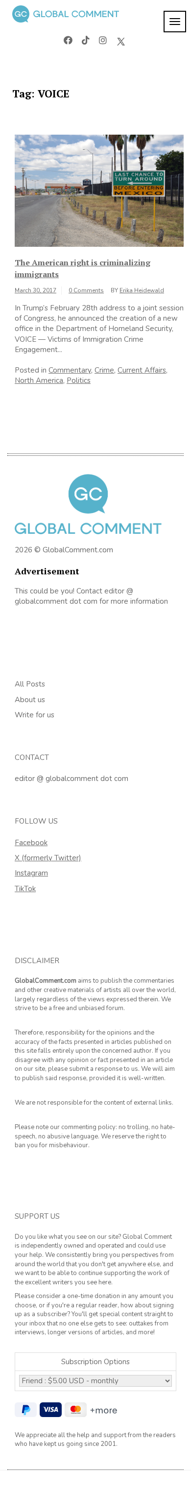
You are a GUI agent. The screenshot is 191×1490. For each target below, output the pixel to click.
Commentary (69, 370)
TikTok (25, 889)
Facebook (31, 843)
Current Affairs (142, 370)
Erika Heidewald (141, 290)
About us (30, 700)
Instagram (31, 873)
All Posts (30, 684)
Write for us (34, 715)
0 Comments (86, 290)
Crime (104, 370)
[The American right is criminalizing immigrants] (99, 190)
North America (39, 380)
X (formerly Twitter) (48, 858)
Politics (79, 380)
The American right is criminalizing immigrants (82, 268)
